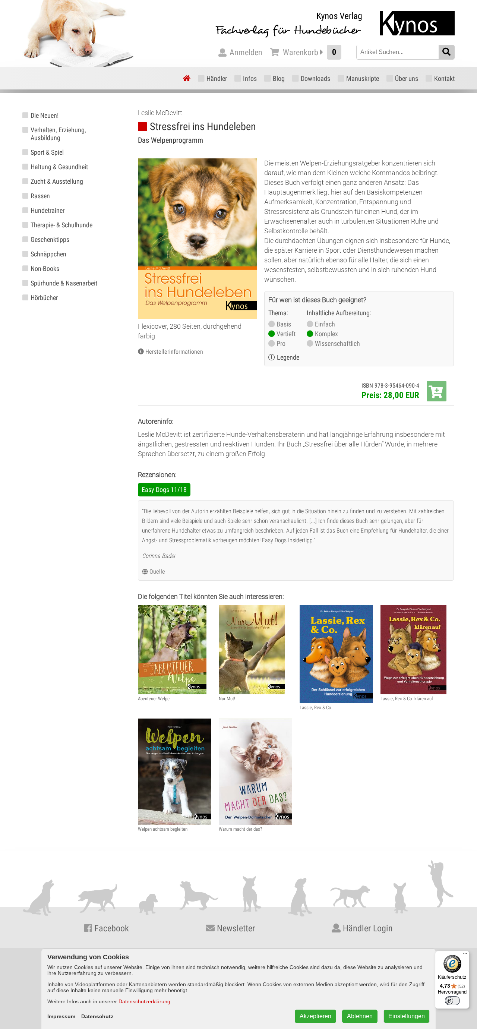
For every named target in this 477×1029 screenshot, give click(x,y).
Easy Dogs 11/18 (164, 489)
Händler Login (367, 928)
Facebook (110, 928)
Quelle (157, 571)
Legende (288, 357)
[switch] (452, 1000)
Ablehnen (360, 1016)
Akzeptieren (315, 1016)
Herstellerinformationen (174, 351)
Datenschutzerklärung (144, 1001)
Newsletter (235, 928)
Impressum (61, 1016)
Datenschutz (97, 1016)
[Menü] (465, 955)
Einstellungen (406, 1016)
